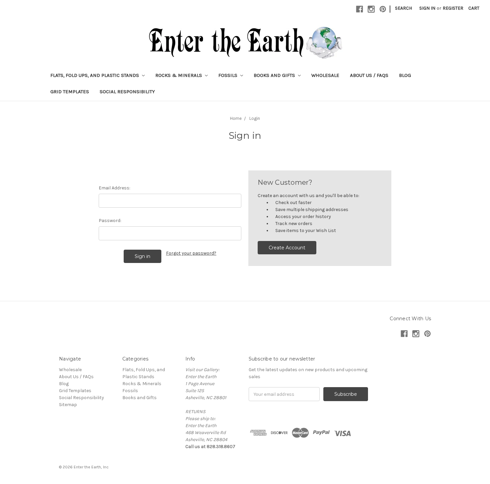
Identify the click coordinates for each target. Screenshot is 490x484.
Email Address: (114, 188)
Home (236, 118)
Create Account (287, 248)
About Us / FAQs (369, 75)
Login (254, 118)
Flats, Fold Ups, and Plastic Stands (95, 75)
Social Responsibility (127, 92)
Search (403, 8)
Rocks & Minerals (179, 75)
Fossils (228, 75)
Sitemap (68, 404)
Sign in (427, 8)
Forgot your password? (191, 253)
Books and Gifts (275, 75)
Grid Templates (69, 92)
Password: (110, 220)
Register (453, 8)
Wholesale (325, 75)
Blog (405, 75)
